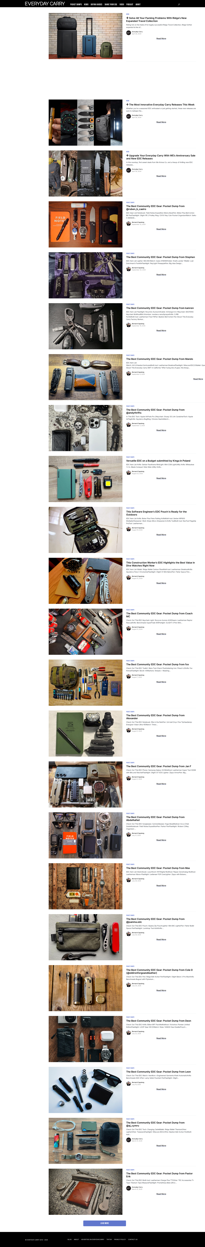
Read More (161, 38)
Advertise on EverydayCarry (92, 1239)
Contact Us (132, 1239)
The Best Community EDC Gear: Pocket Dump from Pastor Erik (159, 1175)
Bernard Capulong (138, 222)
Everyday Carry (137, 32)
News (127, 14)
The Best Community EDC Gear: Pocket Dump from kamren (160, 308)
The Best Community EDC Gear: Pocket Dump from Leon (158, 1071)
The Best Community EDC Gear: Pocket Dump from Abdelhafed (155, 819)
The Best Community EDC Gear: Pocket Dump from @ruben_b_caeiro (155, 208)
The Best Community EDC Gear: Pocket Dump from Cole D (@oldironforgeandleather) (159, 971)
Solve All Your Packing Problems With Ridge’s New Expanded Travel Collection (156, 19)
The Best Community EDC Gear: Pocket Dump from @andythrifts (155, 411)
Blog (70, 1239)
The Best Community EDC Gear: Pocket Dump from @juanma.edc (155, 920)
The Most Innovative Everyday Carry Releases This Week (161, 104)
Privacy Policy (120, 1239)
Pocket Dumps (130, 203)
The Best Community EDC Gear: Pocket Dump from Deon (158, 1020)
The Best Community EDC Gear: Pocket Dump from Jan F (158, 766)
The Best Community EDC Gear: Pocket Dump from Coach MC (159, 615)
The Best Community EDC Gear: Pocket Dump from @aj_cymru (155, 1124)
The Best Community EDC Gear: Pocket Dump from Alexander (155, 717)
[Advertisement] (122, 77)
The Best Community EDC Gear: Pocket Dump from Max (158, 868)
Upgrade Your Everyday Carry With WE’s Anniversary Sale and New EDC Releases (160, 157)
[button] (179, 4)
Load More (104, 1223)
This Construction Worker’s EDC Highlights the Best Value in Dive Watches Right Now (160, 564)
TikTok (109, 1239)
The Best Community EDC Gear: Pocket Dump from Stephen (160, 257)
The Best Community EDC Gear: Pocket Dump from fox (157, 664)
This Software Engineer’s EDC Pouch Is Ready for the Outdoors (156, 513)
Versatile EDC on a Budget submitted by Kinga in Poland (158, 460)
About (76, 1239)
